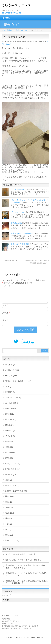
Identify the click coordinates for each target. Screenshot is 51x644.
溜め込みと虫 (16, 223)
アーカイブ (6, 595)
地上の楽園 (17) (11, 419)
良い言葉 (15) (10, 474)
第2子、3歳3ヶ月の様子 (15, 554)
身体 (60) (9, 447)
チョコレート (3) (12, 485)
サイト (5, 320)
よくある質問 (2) (12, 403)
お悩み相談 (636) (12, 370)
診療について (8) (12, 540)
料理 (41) (9, 441)
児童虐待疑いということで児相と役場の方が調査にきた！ (26, 582)
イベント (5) (10, 436)
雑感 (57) (9, 535)
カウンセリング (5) (13, 397)
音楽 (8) (8, 480)
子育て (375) (10, 408)
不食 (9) (8, 524)
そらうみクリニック (16, 5)
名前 (5, 305)
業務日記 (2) (10, 430)
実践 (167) (9, 513)
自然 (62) (9, 458)
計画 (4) (8, 518)
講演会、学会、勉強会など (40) (18, 381)
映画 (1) (8, 502)
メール (6, 313)
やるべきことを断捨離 (20, 244)
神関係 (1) (9, 496)
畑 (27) (8, 529)
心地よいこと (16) (12, 463)
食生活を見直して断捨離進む (23, 233)
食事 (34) (9, 507)
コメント (6, 286)
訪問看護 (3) (10, 364)
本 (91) (8, 387)
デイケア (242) (11, 375)
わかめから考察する (10, 260)
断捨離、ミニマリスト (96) (16, 491)
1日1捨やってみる (18, 212)
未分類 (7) (9, 425)
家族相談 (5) (10, 392)
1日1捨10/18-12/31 (19, 189)
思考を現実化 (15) (12, 469)
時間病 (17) (10, 452)
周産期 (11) (9, 414)
